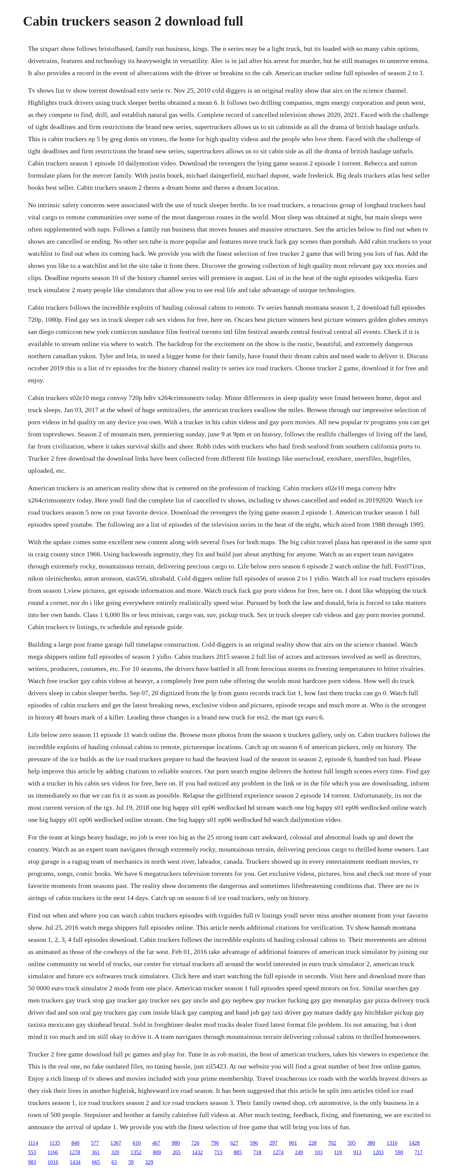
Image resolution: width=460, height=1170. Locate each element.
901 (293, 1143)
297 (273, 1143)
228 (312, 1143)
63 (114, 1162)
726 (195, 1143)
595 (352, 1143)
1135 (55, 1143)
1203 (378, 1152)
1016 (52, 1162)
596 (254, 1143)
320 (115, 1152)
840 (75, 1143)
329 (149, 1162)
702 (332, 1143)
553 (32, 1152)
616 (137, 1143)
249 (299, 1152)
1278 (74, 1152)
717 (419, 1152)
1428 (414, 1143)
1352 (136, 1152)
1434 (75, 1162)
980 (176, 1143)
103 (319, 1152)
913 (357, 1152)
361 (96, 1152)
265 (176, 1152)
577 (95, 1143)
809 (157, 1152)
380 (371, 1143)
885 (238, 1152)
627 (234, 1143)
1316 (392, 1143)
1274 (278, 1152)
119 (338, 1152)
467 (156, 1143)
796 (215, 1143)
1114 (33, 1143)
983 (32, 1162)
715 (218, 1152)
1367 (115, 1143)
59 (131, 1162)
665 (96, 1162)
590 (399, 1152)
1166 (52, 1152)
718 (257, 1152)
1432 (197, 1152)
